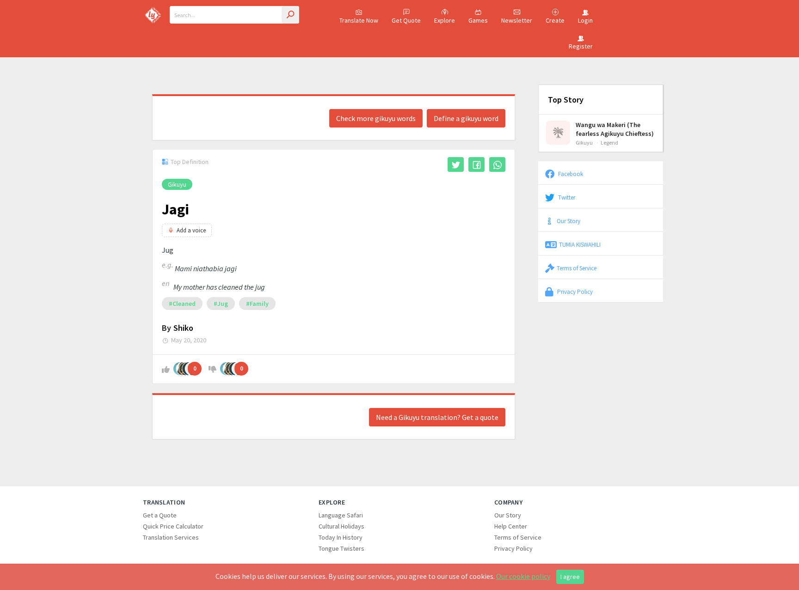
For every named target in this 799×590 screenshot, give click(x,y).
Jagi (175, 209)
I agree (570, 576)
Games (478, 20)
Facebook (570, 173)
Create (555, 20)
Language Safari (341, 515)
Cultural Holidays (341, 526)
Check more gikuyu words (376, 118)
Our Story (568, 221)
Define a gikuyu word (466, 118)
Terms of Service (576, 268)
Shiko (183, 327)
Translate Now (358, 20)
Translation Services (171, 537)
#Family (257, 303)
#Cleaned (182, 303)
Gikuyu (177, 184)
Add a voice (191, 230)
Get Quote (406, 20)
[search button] (290, 15)
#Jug (221, 303)
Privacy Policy (574, 291)
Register (581, 46)
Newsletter (516, 20)
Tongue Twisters (341, 548)
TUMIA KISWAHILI (580, 244)
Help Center (510, 526)
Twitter (566, 197)
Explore (444, 20)
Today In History (341, 537)
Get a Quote (160, 515)
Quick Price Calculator (173, 526)
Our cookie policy (523, 576)
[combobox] (234, 15)
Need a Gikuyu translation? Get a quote (437, 417)
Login (585, 20)
